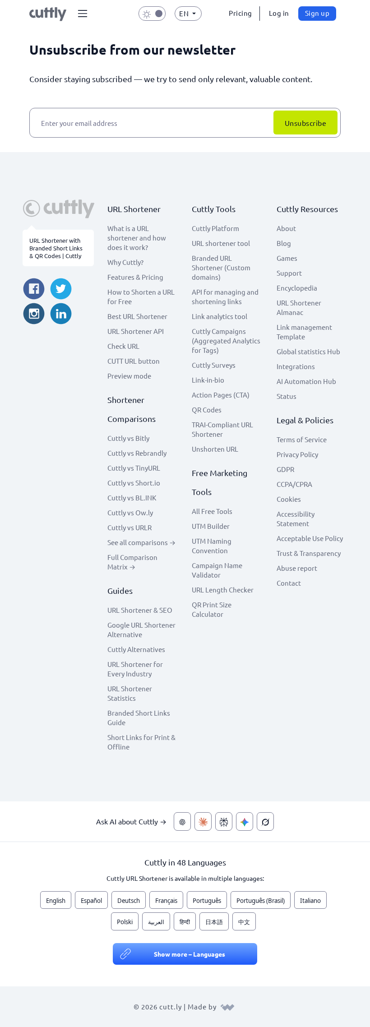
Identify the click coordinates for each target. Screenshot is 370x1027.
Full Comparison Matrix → (132, 562)
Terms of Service (302, 439)
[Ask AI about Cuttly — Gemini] (244, 821)
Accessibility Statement (295, 518)
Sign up (317, 13)
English (55, 901)
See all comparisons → (141, 542)
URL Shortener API (135, 331)
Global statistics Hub (308, 351)
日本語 (214, 922)
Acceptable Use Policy (310, 538)
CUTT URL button (133, 360)
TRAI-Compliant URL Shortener (222, 429)
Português (207, 901)
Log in (279, 13)
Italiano (310, 901)
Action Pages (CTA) (221, 394)
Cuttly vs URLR (129, 527)
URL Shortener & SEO (139, 610)
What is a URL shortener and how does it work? (136, 237)
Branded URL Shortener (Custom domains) (221, 267)
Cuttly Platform (215, 228)
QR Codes (207, 409)
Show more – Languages (189, 954)
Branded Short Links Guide (138, 717)
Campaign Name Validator (217, 570)
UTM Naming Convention (211, 546)
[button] (82, 13)
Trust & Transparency (309, 553)
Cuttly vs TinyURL (133, 467)
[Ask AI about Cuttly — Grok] (265, 821)
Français (166, 901)
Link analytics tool (219, 316)
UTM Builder (211, 526)
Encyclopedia (297, 287)
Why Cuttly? (125, 262)
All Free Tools (212, 511)
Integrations (296, 366)
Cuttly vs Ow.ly (130, 512)
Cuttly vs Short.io (133, 482)
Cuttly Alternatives (136, 649)
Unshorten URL (215, 448)
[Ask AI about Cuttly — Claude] (203, 821)
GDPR (285, 469)
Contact (289, 582)
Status (286, 396)
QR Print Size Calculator (211, 609)
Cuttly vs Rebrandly (136, 453)
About (286, 228)
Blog (284, 243)
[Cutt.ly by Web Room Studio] (227, 1006)
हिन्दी (185, 922)
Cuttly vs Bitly (128, 438)
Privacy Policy (297, 454)
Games (287, 258)
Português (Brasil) (260, 901)
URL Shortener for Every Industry (135, 669)
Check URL (123, 346)
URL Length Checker (223, 589)
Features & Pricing (135, 277)
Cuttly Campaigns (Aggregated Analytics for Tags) (226, 340)
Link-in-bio (208, 379)
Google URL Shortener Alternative (141, 629)
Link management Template (304, 332)
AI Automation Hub (306, 381)
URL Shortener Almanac (299, 307)
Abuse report (297, 568)
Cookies (289, 499)
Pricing (240, 13)
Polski (125, 922)
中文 (244, 922)
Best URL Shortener (137, 316)
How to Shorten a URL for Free (141, 296)
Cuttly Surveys (214, 365)
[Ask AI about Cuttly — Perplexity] (223, 821)
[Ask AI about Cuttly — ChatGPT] (182, 821)
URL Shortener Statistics (129, 693)
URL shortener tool (221, 243)
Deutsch (128, 901)
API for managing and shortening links (225, 296)
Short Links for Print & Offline (141, 742)
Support (289, 272)
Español (91, 901)
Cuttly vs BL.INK (131, 497)
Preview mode (129, 375)
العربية (156, 922)
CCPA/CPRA (294, 484)
